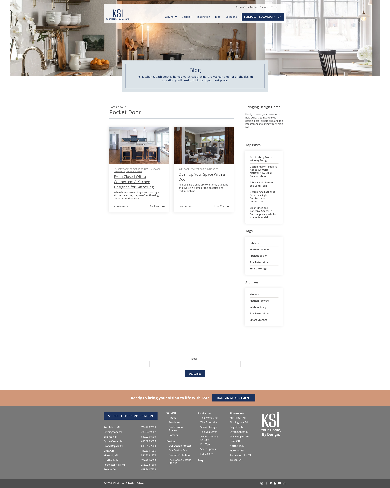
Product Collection (179, 455)
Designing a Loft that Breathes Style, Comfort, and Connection (262, 196)
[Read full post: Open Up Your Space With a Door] (204, 145)
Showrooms (237, 413)
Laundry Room (121, 169)
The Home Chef (209, 417)
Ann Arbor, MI (112, 427)
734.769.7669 (148, 427)
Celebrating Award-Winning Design (261, 158)
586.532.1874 (148, 455)
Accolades (174, 422)
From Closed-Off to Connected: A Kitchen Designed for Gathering (134, 181)
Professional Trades (246, 7)
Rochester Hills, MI (114, 464)
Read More (155, 206)
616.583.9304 (148, 441)
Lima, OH (109, 450)
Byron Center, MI (113, 441)
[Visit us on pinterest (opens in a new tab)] (271, 483)
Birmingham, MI (113, 432)
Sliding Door (211, 169)
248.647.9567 (148, 432)
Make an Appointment (233, 398)
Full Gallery (206, 453)
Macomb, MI (111, 455)
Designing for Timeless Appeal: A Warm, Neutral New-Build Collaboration (263, 171)
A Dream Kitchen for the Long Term (262, 184)
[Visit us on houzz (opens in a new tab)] (275, 483)
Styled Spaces (208, 449)
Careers (264, 7)
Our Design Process (180, 445)
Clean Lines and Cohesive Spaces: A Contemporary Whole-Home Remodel (263, 212)
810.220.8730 (148, 436)
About (172, 417)
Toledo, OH (110, 469)
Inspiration (203, 17)
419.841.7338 (148, 469)
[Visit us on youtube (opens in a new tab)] (280, 483)
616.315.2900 (148, 446)
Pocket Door (136, 169)
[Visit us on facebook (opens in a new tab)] (266, 483)
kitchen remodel (152, 169)
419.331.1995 (148, 450)
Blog (217, 17)
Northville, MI (111, 460)
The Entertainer (134, 171)
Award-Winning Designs (209, 438)
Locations (231, 17)
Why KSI (169, 17)
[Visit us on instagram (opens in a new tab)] (262, 483)
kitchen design (258, 256)
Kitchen (254, 243)
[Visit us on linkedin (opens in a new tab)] (284, 483)
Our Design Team (179, 450)
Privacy (140, 483)
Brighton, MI (111, 436)
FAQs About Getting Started (180, 461)
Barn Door (184, 169)
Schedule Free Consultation (262, 17)
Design (186, 17)
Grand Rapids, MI (113, 446)
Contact (275, 7)
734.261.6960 (148, 460)
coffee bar (119, 171)
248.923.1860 (148, 464)
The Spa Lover (208, 431)
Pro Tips (205, 444)
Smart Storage (258, 268)
